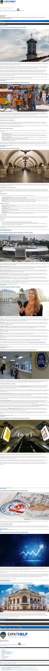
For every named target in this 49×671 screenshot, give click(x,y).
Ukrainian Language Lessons (31, 17)
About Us (4, 15)
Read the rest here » (4, 528)
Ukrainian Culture (3, 80)
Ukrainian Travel (2, 146)
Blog (3, 18)
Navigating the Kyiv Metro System (9, 148)
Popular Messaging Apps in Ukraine (10, 286)
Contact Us (4, 658)
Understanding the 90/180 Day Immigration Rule (14, 490)
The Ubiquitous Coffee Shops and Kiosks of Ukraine (14, 82)
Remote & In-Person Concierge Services (7, 17)
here (15, 578)
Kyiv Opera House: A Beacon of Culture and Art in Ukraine (16, 583)
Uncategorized (5, 487)
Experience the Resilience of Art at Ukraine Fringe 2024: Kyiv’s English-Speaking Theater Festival (20, 669)
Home (1, 15)
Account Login (5, 657)
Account (5, 18)
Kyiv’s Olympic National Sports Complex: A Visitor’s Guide (16, 232)
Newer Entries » (3, 24)
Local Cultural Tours (41, 17)
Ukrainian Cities (4, 25)
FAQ (1, 18)
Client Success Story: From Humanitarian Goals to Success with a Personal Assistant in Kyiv (19, 667)
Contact (8, 18)
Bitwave (5, 645)
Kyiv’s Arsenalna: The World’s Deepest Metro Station (15, 418)
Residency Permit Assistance (20, 17)
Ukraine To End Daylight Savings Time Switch (13, 27)
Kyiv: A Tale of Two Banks (6, 668)
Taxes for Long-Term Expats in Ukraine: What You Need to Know (18, 349)
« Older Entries (2, 23)
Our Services (2, 16)
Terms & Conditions (5, 656)
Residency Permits (3, 488)
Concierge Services (5, 651)
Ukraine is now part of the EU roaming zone (37, 342)
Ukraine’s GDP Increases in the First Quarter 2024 (14, 532)
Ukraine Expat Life (3, 284)
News (1, 25)
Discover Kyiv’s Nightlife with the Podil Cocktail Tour (12, 667)
